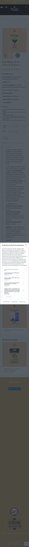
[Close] (26, 245)
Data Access (14, 301)
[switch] (23, 273)
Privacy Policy (22, 301)
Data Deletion (7, 301)
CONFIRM (8, 296)
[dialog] (14, 273)
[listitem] (14, 270)
